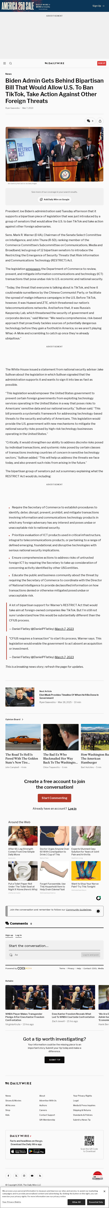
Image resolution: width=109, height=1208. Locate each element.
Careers (43, 1110)
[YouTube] (32, 1176)
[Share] (100, 121)
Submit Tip (54, 1060)
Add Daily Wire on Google (56, 199)
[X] (16, 1176)
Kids (7, 1115)
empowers (33, 269)
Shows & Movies (13, 1100)
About (42, 1096)
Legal (75, 1100)
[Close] (104, 1191)
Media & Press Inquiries (84, 1105)
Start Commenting (54, 798)
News (8, 1096)
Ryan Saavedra (12, 108)
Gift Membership (47, 1120)
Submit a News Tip (82, 1120)
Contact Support (47, 1115)
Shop (7, 1110)
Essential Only (96, 1202)
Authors (43, 1105)
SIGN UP (101, 63)
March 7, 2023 (64, 629)
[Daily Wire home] (54, 63)
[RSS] (40, 1176)
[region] (54, 1197)
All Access (10, 1105)
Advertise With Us (47, 1100)
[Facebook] (8, 1176)
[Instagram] (24, 1176)
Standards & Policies (83, 1115)
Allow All (76, 1202)
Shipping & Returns (82, 1110)
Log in (72, 808)
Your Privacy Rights (82, 1096)
